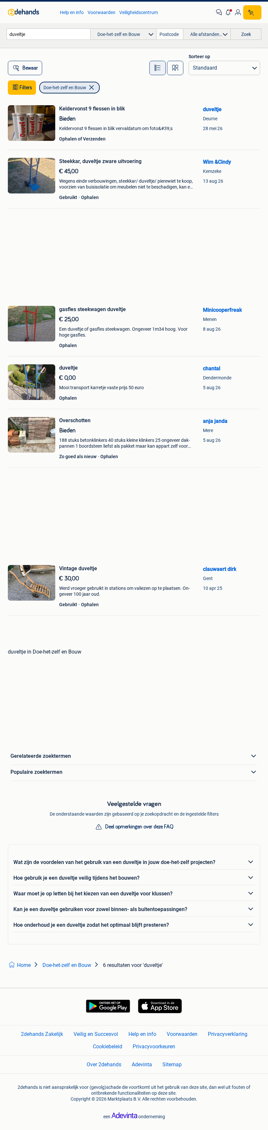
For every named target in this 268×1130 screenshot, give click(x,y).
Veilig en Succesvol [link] (96, 1034)
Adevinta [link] (142, 1064)
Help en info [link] (72, 12)
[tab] (157, 68)
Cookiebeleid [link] (107, 1046)
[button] (228, 12)
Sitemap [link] (172, 1064)
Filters (26, 87)
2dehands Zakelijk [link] (42, 1034)
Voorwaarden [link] (101, 12)
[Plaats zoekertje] (252, 12)
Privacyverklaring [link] (227, 1034)
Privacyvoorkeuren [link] (154, 1046)
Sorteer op (199, 56)
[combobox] (49, 34)
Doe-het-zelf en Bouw (64, 87)
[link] (31, 12)
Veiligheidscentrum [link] (138, 12)
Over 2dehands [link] (104, 1064)
